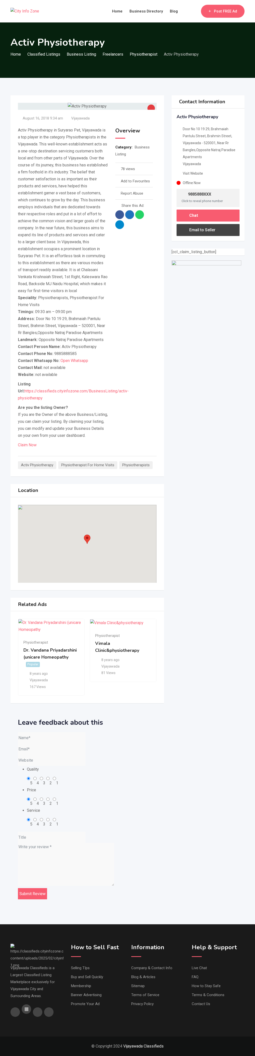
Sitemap (138, 986)
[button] (87, 539)
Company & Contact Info (151, 968)
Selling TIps (80, 968)
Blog (174, 11)
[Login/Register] (195, 11)
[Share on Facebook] (119, 214)
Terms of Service (145, 995)
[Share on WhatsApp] (139, 214)
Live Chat (199, 968)
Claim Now (27, 445)
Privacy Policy (142, 1004)
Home (117, 11)
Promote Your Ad (85, 1004)
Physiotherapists (136, 465)
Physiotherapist (35, 642)
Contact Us (201, 1004)
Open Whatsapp (74, 360)
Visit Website (193, 173)
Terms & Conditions (208, 995)
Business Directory (146, 11)
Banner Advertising (86, 995)
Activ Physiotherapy (37, 465)
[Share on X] (129, 214)
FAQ (195, 977)
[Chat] (187, 11)
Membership (81, 986)
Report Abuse (132, 193)
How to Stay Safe (206, 986)
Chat (193, 215)
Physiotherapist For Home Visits (87, 465)
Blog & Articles (143, 977)
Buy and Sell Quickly (87, 977)
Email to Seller (201, 230)
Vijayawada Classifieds (143, 1046)
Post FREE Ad (225, 11)
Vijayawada (80, 118)
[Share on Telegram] (119, 224)
